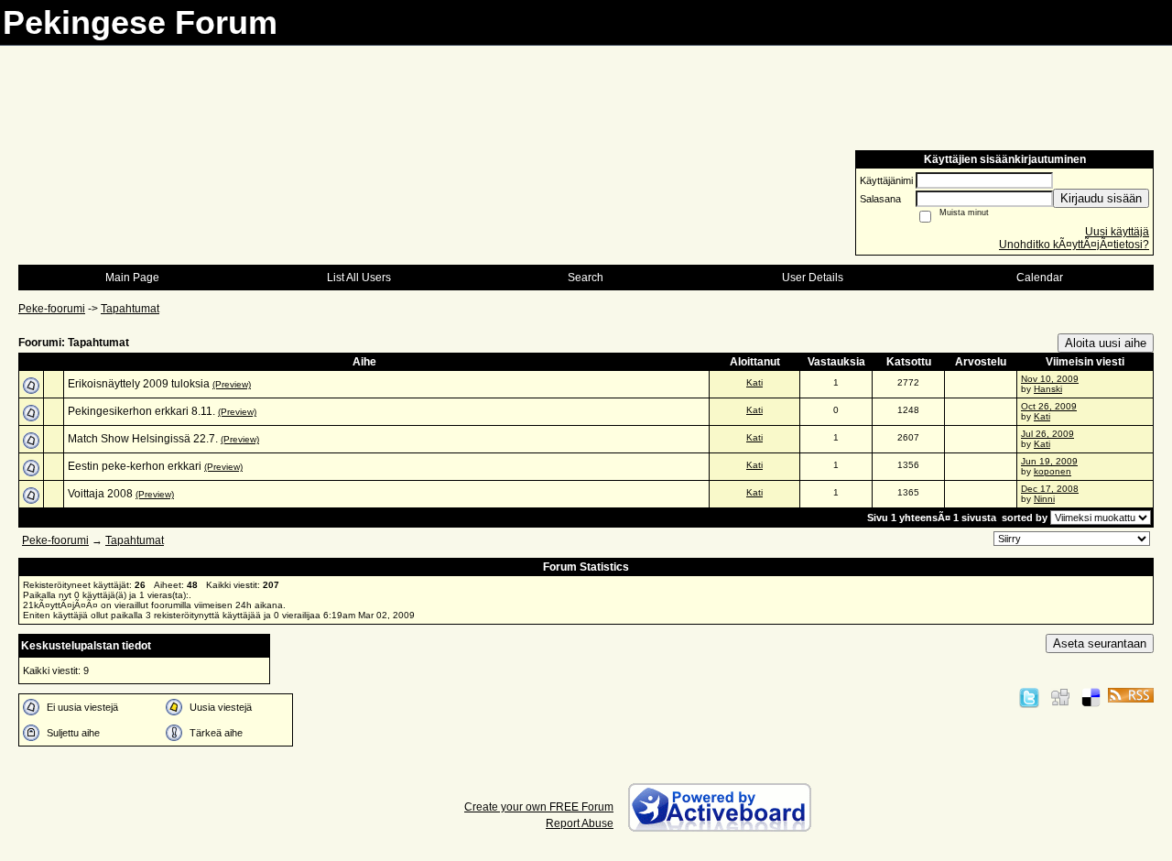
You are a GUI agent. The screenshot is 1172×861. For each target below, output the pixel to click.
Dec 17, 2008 (1050, 489)
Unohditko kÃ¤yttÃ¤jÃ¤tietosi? (1074, 244)
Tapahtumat (130, 308)
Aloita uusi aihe (1105, 343)
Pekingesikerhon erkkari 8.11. (141, 411)
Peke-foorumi (51, 308)
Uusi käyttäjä (1117, 231)
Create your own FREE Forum (538, 807)
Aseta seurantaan (1099, 643)
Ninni (1044, 499)
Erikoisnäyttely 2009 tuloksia (139, 383)
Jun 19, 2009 (1049, 461)
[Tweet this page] (1029, 697)
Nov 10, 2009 (1050, 379)
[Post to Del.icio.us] (1091, 697)
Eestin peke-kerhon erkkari (134, 466)
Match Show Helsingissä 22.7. (143, 438)
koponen (1052, 471)
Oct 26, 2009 (1049, 406)
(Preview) (231, 384)
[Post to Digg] (1060, 697)
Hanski (1048, 389)
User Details (812, 277)
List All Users (359, 277)
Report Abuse (579, 823)
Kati (754, 382)
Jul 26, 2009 (1047, 434)
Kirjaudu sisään (1101, 198)
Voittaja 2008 (100, 493)
